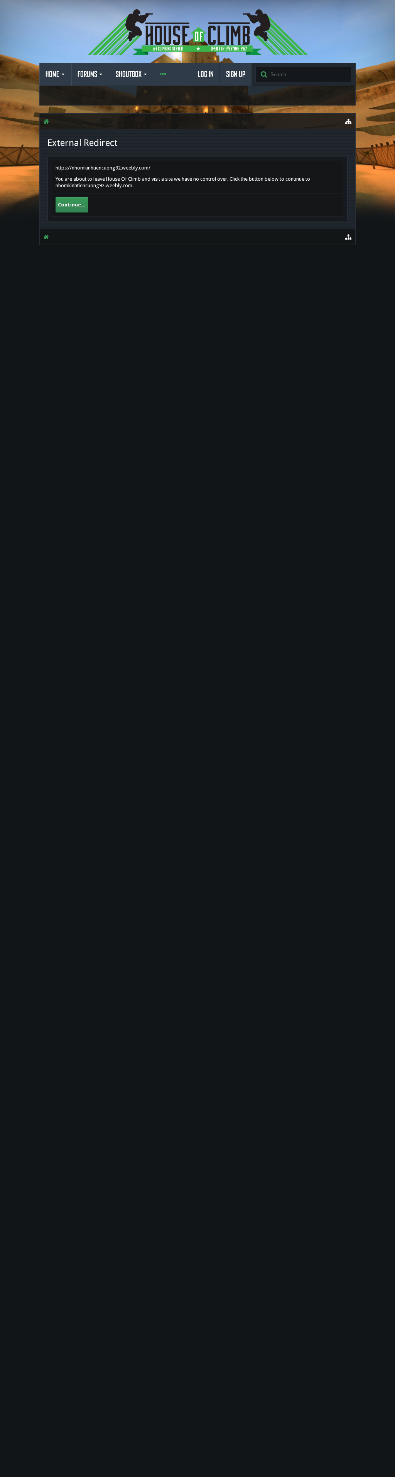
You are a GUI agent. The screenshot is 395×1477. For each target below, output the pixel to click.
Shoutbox (129, 74)
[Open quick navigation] (348, 121)
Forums (87, 74)
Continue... (72, 205)
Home (52, 74)
